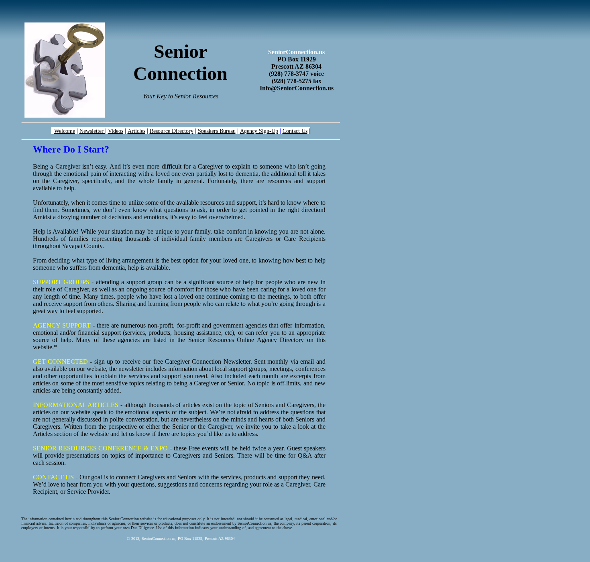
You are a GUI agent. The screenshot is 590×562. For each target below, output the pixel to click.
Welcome (64, 131)
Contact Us (295, 131)
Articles (136, 131)
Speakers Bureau (217, 131)
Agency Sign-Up (259, 131)
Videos (115, 131)
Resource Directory (171, 131)
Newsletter (92, 131)
